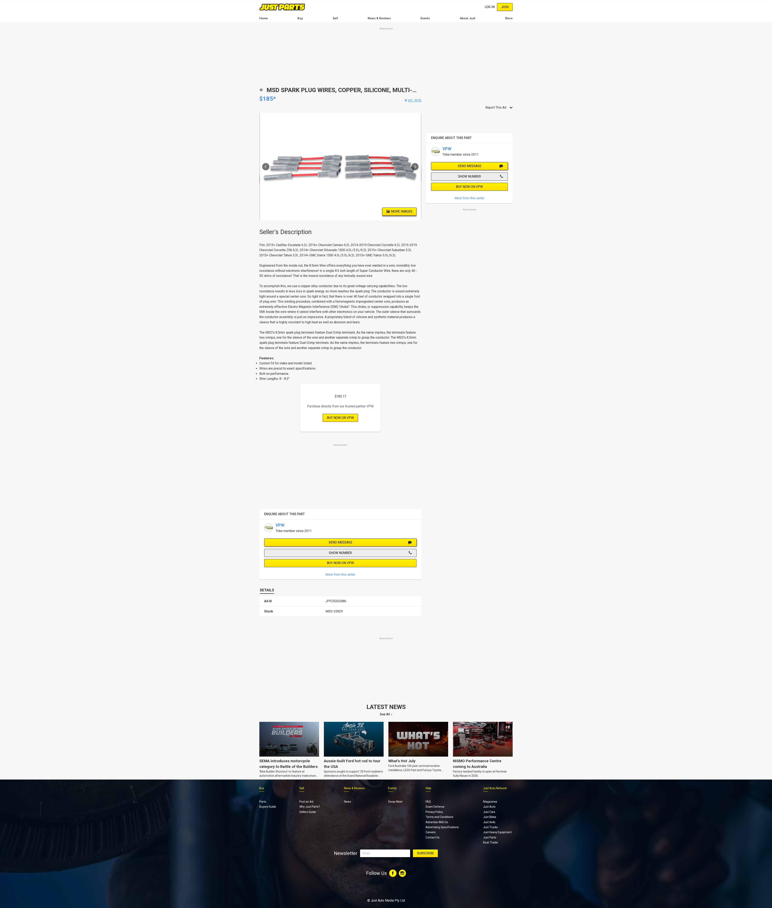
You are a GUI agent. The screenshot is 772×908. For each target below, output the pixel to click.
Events (425, 18)
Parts (262, 801)
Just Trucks (490, 827)
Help (428, 788)
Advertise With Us (437, 822)
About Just (467, 18)
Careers (431, 832)
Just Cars (489, 812)
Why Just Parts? (309, 806)
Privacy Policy (434, 812)
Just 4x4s (489, 822)
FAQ (428, 801)
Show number (340, 553)
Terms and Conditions (439, 817)
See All (385, 714)
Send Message (340, 542)
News (347, 801)
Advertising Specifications (442, 827)
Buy (300, 18)
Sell (335, 18)
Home (263, 18)
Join (504, 7)
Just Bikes (489, 817)
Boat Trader (490, 842)
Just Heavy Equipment (497, 832)
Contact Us (432, 837)
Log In (490, 7)
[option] (340, 166)
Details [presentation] (267, 590)
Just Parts (489, 837)
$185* (267, 98)
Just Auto (489, 806)
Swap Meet (395, 801)
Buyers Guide (267, 806)
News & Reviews (379, 18)
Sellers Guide (307, 812)
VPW (280, 525)
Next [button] (415, 166)
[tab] (267, 590)
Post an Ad (306, 801)
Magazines (490, 801)
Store (509, 18)
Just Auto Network (495, 788)
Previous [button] (265, 166)
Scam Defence (435, 806)
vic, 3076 (414, 100)
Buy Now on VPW (340, 418)
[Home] (282, 6)
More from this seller (340, 574)
